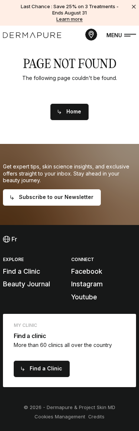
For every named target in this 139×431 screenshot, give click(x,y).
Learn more (69, 19)
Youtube (84, 297)
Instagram (87, 284)
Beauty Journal (26, 284)
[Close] (134, 6)
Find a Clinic (21, 271)
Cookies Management (59, 416)
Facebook (86, 271)
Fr (13, 239)
